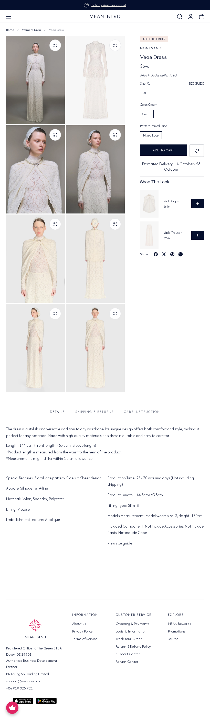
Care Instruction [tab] (142, 411)
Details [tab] (57, 411)
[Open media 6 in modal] (115, 224)
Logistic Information (131, 631)
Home (10, 29)
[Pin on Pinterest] (172, 254)
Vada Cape (171, 201)
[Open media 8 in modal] (115, 313)
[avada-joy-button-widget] (12, 708)
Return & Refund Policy (133, 646)
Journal (174, 638)
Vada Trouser (173, 232)
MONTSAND (151, 48)
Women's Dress (31, 29)
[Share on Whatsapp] (180, 254)
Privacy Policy (82, 631)
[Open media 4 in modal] (55, 45)
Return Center (127, 661)
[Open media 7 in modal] (55, 313)
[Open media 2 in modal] (55, 135)
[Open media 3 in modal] (115, 135)
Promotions (177, 631)
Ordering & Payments (132, 623)
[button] (8, 16)
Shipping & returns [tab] (94, 411)
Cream (146, 114)
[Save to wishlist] (197, 150)
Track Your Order (129, 638)
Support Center (128, 653)
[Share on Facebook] (155, 254)
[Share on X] (163, 254)
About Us (79, 623)
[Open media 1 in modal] (115, 45)
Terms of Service (84, 638)
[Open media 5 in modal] (55, 224)
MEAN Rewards (179, 623)
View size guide (120, 543)
